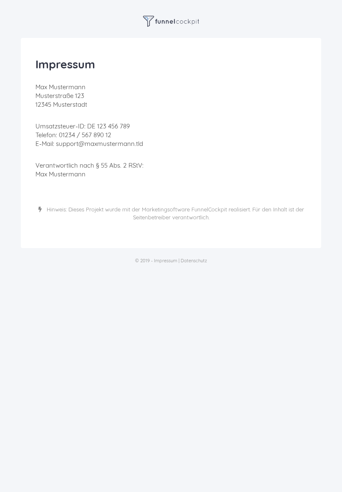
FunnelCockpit (209, 209)
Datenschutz (194, 261)
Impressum (165, 261)
